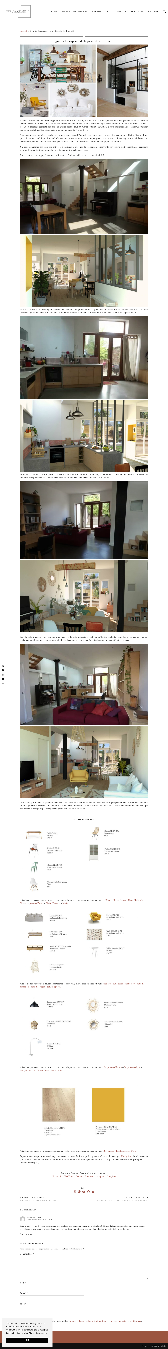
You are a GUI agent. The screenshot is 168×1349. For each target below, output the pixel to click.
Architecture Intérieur (74, 11)
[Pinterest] (79, 1191)
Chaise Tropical (53, 903)
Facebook (57, 1176)
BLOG (109, 11)
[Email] (93, 1191)
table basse (118, 983)
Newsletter (137, 11)
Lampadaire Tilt (27, 1070)
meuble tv (130, 983)
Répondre (27, 1234)
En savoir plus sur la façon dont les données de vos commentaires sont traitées (105, 1320)
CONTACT (121, 11)
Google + (111, 1176)
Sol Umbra (109, 1150)
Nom (23, 1282)
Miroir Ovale (43, 1070)
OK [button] (27, 1340)
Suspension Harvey (113, 1067)
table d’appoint (54, 986)
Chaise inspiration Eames (31, 903)
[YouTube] (83, 1191)
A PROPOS (153, 11)
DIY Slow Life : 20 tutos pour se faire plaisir (122, 1199)
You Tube (68, 1176)
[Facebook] (88, 1191)
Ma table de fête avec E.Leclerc (38, 1199)
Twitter (79, 1176)
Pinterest (89, 1176)
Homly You (126, 1156)
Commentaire (27, 1253)
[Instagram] (75, 1191)
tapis (42, 986)
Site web (24, 1303)
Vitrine (65, 903)
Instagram (100, 1176)
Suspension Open (132, 1067)
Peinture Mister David (126, 1150)
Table (108, 899)
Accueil (23, 30)
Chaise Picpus (119, 899)
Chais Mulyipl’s (135, 899)
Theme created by (154, 1346)
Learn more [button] (41, 1333)
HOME (54, 11)
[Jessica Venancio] (21, 11)
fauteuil (35, 986)
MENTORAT (97, 11)
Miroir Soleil (57, 1070)
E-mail (24, 1293)
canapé (107, 983)
